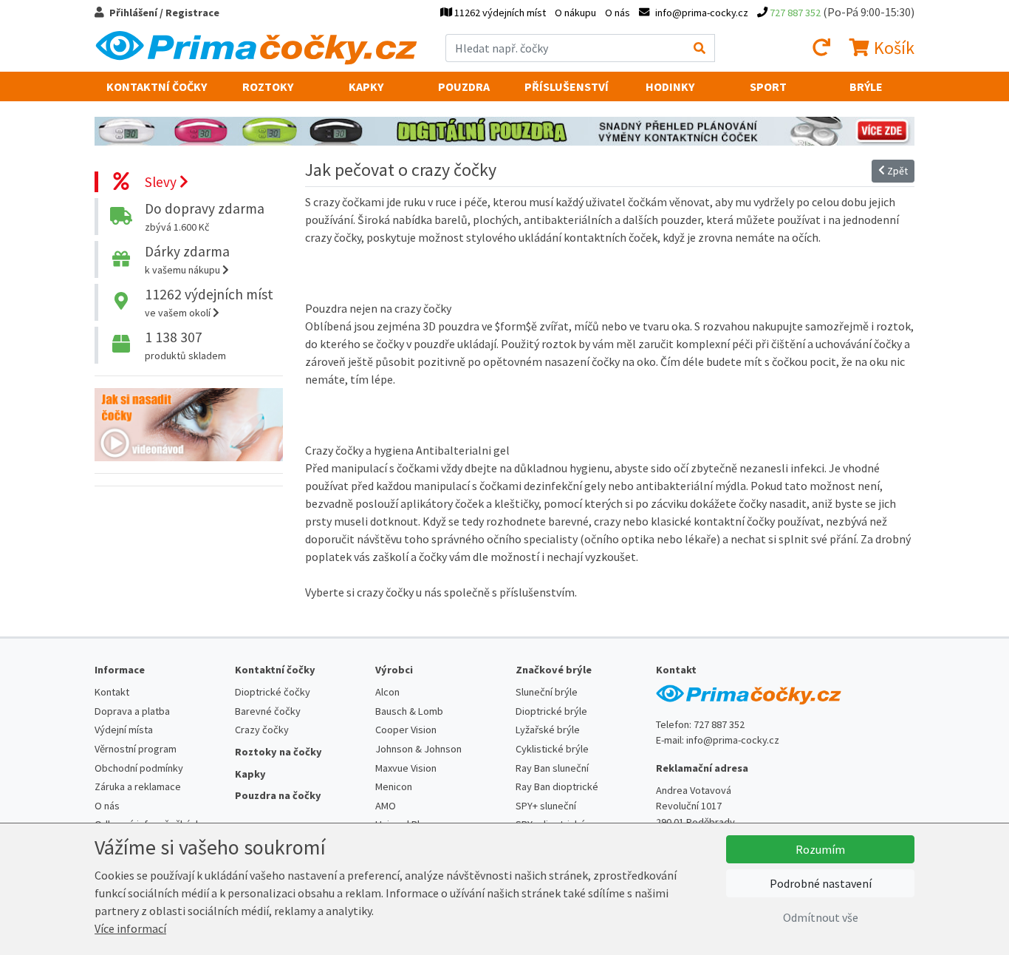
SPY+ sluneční (546, 805)
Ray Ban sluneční (552, 768)
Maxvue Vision (406, 768)
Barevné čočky (268, 711)
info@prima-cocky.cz (732, 740)
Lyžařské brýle (548, 729)
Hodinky (670, 86)
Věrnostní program (136, 748)
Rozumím (820, 849)
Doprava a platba (132, 711)
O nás (617, 12)
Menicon (393, 786)
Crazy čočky (262, 729)
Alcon (387, 692)
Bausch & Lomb (409, 711)
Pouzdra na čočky (278, 795)
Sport (768, 86)
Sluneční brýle (547, 692)
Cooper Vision (406, 729)
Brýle (866, 86)
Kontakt (112, 692)
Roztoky (267, 86)
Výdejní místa (124, 729)
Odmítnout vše (820, 917)
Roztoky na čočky (278, 751)
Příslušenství (566, 86)
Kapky (366, 86)
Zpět (896, 170)
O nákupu (575, 12)
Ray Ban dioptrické (557, 786)
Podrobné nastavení (821, 883)
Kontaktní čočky (156, 86)
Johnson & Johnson (418, 748)
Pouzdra (464, 86)
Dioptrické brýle (551, 711)
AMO (385, 805)
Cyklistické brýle (552, 748)
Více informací (130, 928)
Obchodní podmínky (139, 768)
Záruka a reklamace (138, 786)
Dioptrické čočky (272, 692)
